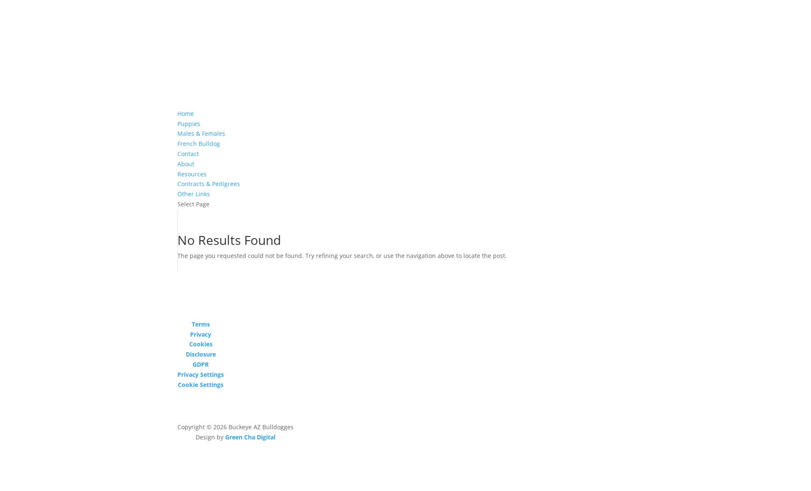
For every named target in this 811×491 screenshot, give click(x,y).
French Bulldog (198, 144)
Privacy (200, 334)
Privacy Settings (200, 374)
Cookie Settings (200, 385)
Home (185, 114)
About (185, 164)
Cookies (200, 344)
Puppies (188, 124)
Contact (188, 154)
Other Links (193, 194)
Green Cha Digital (250, 437)
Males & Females (201, 133)
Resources (192, 174)
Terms (201, 324)
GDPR (201, 364)
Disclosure (201, 354)
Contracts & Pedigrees (208, 184)
